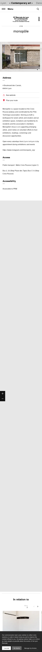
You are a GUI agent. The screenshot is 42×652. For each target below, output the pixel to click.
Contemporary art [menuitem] (21, 3)
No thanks (17, 648)
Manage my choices (30, 648)
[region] (21, 396)
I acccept (6, 648)
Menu (10, 9)
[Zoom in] (2, 393)
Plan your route (12, 100)
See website (11, 95)
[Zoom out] (2, 398)
